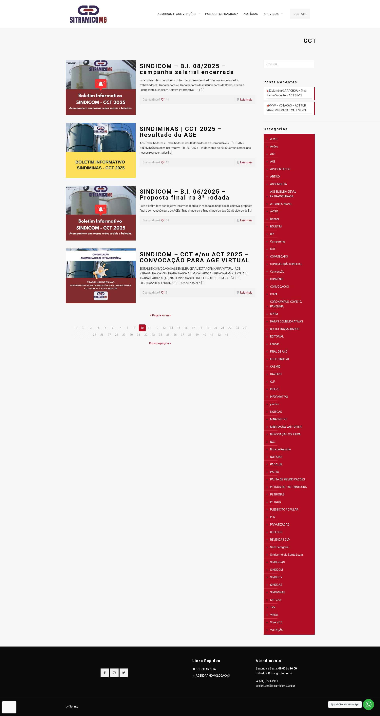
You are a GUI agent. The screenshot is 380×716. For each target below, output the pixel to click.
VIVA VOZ (276, 622)
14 (171, 327)
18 (200, 327)
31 (138, 334)
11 (149, 327)
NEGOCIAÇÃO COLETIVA (285, 434)
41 (211, 334)
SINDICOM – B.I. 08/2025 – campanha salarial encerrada (187, 69)
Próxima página (159, 343)
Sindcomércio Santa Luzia (286, 554)
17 (193, 327)
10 (142, 327)
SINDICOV (276, 577)
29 (123, 334)
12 (156, 327)
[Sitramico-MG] (88, 14)
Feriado (274, 344)
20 (215, 327)
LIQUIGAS (276, 411)
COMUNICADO (279, 256)
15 (178, 327)
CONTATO (300, 13)
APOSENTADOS (280, 169)
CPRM (274, 314)
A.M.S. (274, 139)
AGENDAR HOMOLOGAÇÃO (213, 675)
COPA (273, 294)
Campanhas (277, 241)
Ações (274, 146)
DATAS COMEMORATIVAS (286, 321)
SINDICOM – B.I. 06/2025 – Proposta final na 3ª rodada (185, 194)
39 (197, 334)
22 (230, 327)
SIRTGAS (275, 599)
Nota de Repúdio (280, 449)
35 (167, 334)
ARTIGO (275, 176)
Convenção (277, 271)
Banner (274, 219)
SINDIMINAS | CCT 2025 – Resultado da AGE (181, 131)
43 (226, 334)
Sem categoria (279, 547)
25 (94, 334)
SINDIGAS (276, 584)
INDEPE (274, 389)
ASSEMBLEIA (278, 184)
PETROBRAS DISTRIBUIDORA (288, 487)
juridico (274, 404)
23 (237, 327)
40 (204, 334)
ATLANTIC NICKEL (281, 203)
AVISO (274, 211)
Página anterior (161, 315)
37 (182, 334)
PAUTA (274, 472)
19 (208, 327)
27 (109, 334)
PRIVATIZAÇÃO (280, 524)
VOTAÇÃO (276, 629)
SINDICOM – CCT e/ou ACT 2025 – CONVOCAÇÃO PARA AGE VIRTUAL (195, 257)
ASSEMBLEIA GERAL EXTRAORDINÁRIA (283, 194)
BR (272, 234)
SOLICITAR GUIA (206, 669)
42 (219, 334)
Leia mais (246, 99)
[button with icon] (105, 672)
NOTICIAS (276, 456)
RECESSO (276, 532)
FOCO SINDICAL (280, 359)
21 (222, 327)
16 (186, 327)
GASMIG (275, 366)
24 (244, 327)
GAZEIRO (276, 374)
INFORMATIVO (279, 396)
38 (189, 334)
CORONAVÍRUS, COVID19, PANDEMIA (286, 304)
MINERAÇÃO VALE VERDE (286, 426)
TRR (273, 607)
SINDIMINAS (277, 592)
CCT (273, 249)
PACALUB (276, 464)
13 (164, 327)
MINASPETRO (279, 419)
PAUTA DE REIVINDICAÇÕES (287, 479)
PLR (272, 517)
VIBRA (274, 614)
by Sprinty (72, 706)
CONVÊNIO (276, 279)
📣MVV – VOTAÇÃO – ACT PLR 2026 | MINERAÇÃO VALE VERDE (287, 108)
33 (153, 334)
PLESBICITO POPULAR (284, 509)
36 (175, 334)
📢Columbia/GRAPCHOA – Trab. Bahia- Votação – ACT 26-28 (287, 93)
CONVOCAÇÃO (279, 286)
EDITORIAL (277, 336)
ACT (273, 154)
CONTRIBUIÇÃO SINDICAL (286, 264)
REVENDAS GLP (280, 539)
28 (116, 334)
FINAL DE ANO (279, 351)
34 (160, 334)
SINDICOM (276, 569)
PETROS (275, 502)
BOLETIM (276, 226)
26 (102, 334)
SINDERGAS (277, 562)
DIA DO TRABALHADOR (284, 329)
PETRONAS (277, 494)
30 (131, 334)
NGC (273, 441)
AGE (273, 161)
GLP (272, 381)
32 (145, 334)
